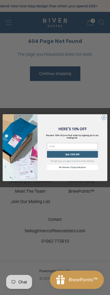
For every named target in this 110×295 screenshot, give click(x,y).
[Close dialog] (103, 117)
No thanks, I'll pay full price (72, 167)
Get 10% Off (72, 154)
